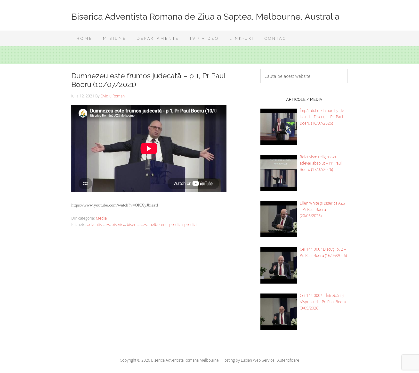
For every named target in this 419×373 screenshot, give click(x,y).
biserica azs (137, 224)
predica (176, 224)
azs (107, 224)
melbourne (158, 224)
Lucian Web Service (257, 360)
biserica (118, 224)
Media (101, 218)
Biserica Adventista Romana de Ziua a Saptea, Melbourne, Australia (205, 16)
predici (190, 224)
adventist (95, 224)
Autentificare (288, 360)
